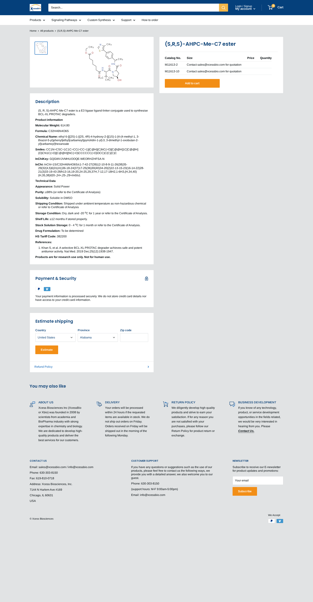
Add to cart (192, 83)
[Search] (223, 8)
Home (33, 30)
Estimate (47, 349)
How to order (150, 20)
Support (126, 20)
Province (84, 330)
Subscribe (245, 491)
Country (40, 330)
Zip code (126, 330)
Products (35, 20)
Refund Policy (43, 366)
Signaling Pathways (64, 20)
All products (47, 30)
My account (244, 8)
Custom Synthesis (99, 20)
